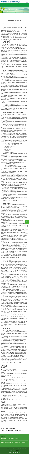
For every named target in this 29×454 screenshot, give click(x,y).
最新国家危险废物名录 (10, 428)
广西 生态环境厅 (10, 438)
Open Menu (27, 1)
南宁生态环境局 (16, 438)
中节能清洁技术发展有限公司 (20, 442)
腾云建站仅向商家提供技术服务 (14, 452)
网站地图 (17, 450)
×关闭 (27, 233)
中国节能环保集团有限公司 (10, 442)
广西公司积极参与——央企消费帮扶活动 (14, 430)
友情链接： (3, 436)
